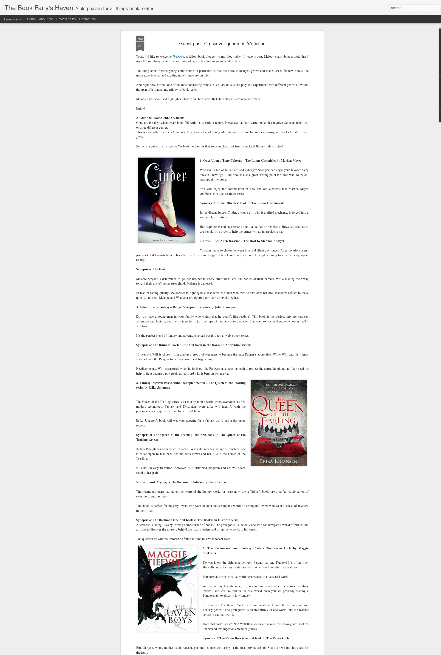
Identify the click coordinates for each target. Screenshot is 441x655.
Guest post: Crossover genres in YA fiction (222, 43)
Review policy (66, 19)
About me (46, 19)
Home (31, 19)
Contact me (87, 19)
